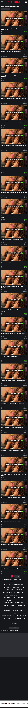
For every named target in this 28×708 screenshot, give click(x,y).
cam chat (20, 582)
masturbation (20, 605)
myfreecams (7, 592)
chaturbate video (6, 615)
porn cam (9, 600)
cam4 (12, 605)
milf (20, 595)
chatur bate (7, 610)
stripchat (6, 605)
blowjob (7, 584)
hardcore (20, 592)
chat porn (12, 581)
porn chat (19, 589)
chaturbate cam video (18, 584)
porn (7, 589)
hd (24, 579)
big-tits (20, 597)
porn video (23, 621)
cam (7, 595)
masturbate (18, 618)
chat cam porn (9, 621)
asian (17, 621)
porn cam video (17, 600)
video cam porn (15, 587)
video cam (14, 623)
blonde (10, 618)
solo (20, 579)
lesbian (22, 610)
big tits (21, 613)
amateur (6, 587)
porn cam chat (8, 613)
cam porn (7, 608)
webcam (15, 615)
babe (15, 613)
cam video (23, 615)
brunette (13, 595)
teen (22, 587)
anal (4, 618)
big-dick (15, 610)
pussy (15, 579)
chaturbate (19, 602)
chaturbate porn (17, 608)
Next (16, 576)
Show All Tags (14, 627)
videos (12, 589)
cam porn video (9, 602)
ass (15, 592)
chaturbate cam (7, 579)
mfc (2, 620)
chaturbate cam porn (10, 597)
